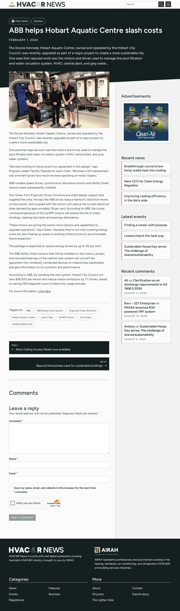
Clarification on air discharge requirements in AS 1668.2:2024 (145, 284)
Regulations (16, 600)
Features (54, 588)
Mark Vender (21, 21)
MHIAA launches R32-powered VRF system (140, 310)
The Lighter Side (103, 600)
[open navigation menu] (168, 4)
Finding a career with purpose (145, 225)
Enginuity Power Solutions (82, 310)
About (96, 588)
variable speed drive (22, 324)
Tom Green (85, 317)
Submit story (140, 594)
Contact (137, 588)
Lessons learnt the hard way (144, 236)
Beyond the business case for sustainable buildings (69, 365)
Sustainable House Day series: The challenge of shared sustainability (145, 251)
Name (13, 458)
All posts (98, 594)
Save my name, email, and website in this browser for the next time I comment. (55, 490)
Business (38, 21)
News (13, 588)
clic (40, 291)
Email (13, 473)
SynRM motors (66, 317)
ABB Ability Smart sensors (50, 310)
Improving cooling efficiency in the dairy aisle (145, 198)
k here (47, 291)
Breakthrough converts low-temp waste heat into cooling (145, 168)
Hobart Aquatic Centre (23, 317)
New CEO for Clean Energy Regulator (143, 183)
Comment (16, 421)
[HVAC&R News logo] (37, 4)
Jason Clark (47, 317)
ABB (28, 310)
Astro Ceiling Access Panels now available (43, 349)
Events (13, 594)
